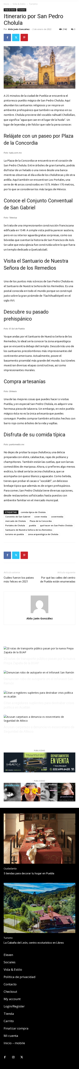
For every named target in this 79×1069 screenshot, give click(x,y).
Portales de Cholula (15, 525)
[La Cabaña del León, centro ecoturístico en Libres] (39, 908)
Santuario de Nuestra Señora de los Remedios (28, 529)
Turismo (33, 4)
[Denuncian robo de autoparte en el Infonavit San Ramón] (39, 672)
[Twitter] (15, 37)
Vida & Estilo (19, 4)
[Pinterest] (24, 37)
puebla (32, 525)
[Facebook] (7, 37)
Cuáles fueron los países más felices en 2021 (19, 579)
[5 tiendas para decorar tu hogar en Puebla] (39, 839)
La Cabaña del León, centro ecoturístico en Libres (34, 942)
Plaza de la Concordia (41, 521)
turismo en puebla (14, 534)
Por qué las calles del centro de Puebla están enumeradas (57, 579)
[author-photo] (39, 613)
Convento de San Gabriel (17, 516)
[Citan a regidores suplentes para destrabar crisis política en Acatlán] (39, 696)
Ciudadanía (10, 868)
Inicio (6, 4)
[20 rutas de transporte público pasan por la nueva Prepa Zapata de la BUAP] (39, 652)
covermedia (57, 516)
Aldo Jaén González (19, 29)
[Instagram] (13, 1057)
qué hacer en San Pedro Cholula (56, 525)
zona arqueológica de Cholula (43, 534)
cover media (40, 516)
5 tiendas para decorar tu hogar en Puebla (29, 873)
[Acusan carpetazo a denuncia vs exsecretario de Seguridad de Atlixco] (39, 720)
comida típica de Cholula (33, 512)
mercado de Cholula (15, 521)
